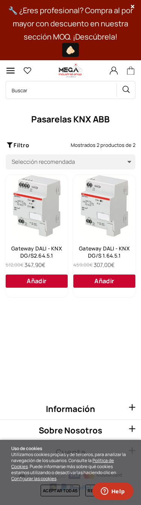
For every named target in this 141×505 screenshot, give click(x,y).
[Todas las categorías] (10, 70)
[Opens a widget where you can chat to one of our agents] (112, 491)
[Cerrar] (132, 6)
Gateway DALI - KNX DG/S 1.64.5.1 (104, 252)
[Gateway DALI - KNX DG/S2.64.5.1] (37, 206)
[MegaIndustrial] (69, 70)
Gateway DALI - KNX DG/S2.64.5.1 (36, 252)
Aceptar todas (60, 490)
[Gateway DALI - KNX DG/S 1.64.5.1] (104, 206)
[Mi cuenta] (113, 71)
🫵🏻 (70, 50)
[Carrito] (132, 71)
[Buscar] (126, 90)
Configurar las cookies (33, 479)
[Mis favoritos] (27, 70)
